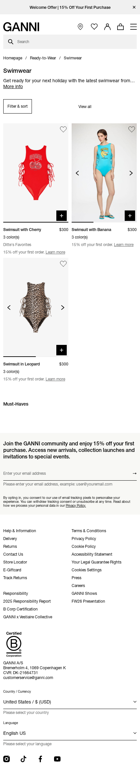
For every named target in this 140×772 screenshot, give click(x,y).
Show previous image (77, 173)
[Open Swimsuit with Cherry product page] (35, 173)
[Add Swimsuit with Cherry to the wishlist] (63, 129)
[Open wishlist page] (94, 27)
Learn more (55, 252)
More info (13, 86)
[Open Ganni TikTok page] (23, 759)
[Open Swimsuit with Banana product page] (104, 173)
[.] (70, 7)
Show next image (131, 173)
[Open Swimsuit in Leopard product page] (35, 307)
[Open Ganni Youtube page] (57, 759)
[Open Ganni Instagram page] (6, 759)
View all (84, 106)
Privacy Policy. (76, 505)
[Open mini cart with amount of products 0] (120, 27)
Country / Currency (17, 691)
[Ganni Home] (21, 26)
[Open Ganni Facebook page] (40, 759)
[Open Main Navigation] (133, 27)
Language (10, 723)
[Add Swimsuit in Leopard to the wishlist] (63, 264)
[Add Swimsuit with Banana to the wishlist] (132, 129)
